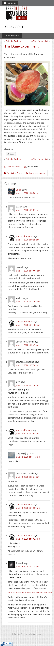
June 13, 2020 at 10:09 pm (28, 508)
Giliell (18, 189)
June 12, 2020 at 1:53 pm (27, 433)
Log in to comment (37, 173)
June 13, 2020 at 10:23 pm (28, 538)
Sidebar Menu (13, 35)
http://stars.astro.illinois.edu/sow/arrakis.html (30, 592)
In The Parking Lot (39, 41)
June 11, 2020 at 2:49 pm (27, 345)
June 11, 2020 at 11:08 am (28, 301)
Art (8, 173)
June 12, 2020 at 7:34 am (27, 365)
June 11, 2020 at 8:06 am (27, 193)
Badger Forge (16, 173)
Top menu (11, 3)
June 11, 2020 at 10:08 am (28, 270)
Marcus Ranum (24, 236)
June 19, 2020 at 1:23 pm (27, 566)
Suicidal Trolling (13, 41)
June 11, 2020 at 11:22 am (28, 325)
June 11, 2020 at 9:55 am (27, 239)
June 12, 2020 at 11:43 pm (28, 456)
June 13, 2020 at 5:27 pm (27, 477)
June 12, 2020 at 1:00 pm (27, 385)
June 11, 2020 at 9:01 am (27, 210)
